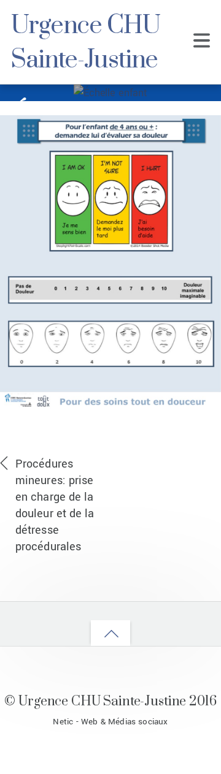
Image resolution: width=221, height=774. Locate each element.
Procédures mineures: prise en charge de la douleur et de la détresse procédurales (55, 505)
